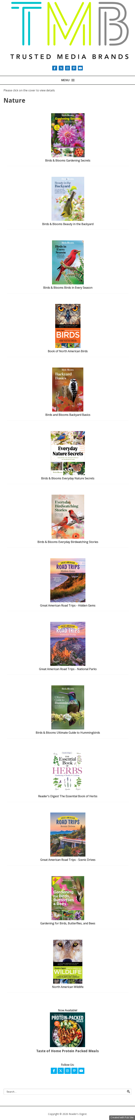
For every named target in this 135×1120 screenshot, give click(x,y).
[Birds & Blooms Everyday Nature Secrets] (68, 474)
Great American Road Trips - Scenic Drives (67, 860)
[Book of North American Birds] (68, 347)
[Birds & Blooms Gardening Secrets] (68, 156)
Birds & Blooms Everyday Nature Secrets (67, 478)
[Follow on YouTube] (80, 68)
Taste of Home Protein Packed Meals (67, 1051)
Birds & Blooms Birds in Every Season (67, 288)
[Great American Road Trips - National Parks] (67, 665)
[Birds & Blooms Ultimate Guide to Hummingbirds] (67, 728)
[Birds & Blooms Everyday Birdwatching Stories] (68, 538)
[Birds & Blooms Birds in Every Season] (68, 283)
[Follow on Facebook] (55, 68)
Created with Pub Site (122, 1117)
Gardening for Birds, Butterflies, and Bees (67, 923)
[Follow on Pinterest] (74, 68)
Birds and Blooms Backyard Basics (67, 415)
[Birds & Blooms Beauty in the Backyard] (68, 220)
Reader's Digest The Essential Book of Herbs (67, 796)
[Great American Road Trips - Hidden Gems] (67, 601)
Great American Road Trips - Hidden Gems (67, 605)
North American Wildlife (67, 987)
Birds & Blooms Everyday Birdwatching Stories (67, 542)
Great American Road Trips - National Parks (68, 669)
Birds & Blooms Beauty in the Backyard (68, 224)
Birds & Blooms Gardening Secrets (67, 160)
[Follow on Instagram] (68, 68)
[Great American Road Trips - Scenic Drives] (67, 855)
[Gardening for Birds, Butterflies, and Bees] (68, 919)
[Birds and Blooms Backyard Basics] (67, 410)
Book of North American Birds (68, 351)
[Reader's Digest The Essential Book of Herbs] (68, 792)
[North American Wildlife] (67, 983)
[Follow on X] (61, 68)
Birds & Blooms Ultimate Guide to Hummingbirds (68, 733)
